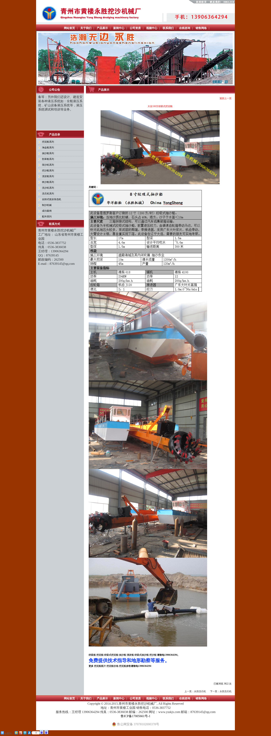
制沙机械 (47, 205)
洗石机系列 (48, 193)
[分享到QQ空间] (16, 732)
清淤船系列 (48, 176)
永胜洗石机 (200, 691)
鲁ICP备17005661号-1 (135, 716)
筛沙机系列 (48, 164)
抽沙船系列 (48, 153)
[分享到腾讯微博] (25, 732)
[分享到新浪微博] (20, 732)
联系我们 (168, 28)
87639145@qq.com (62, 263)
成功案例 (47, 210)
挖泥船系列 (48, 141)
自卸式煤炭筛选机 (51, 199)
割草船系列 (48, 159)
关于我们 (85, 28)
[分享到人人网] (29, 732)
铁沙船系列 (48, 182)
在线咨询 (184, 28)
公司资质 (135, 28)
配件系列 (47, 216)
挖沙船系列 (48, 170)
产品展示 (102, 28)
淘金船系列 (48, 147)
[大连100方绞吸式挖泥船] (160, 183)
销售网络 (201, 28)
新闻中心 (118, 28)
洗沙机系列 (48, 187)
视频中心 (151, 28)
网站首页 (69, 28)
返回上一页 (226, 98)
